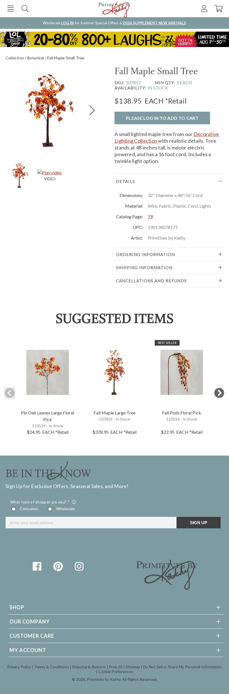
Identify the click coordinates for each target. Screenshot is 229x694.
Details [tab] (125, 181)
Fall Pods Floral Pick (181, 412)
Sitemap (133, 666)
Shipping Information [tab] (144, 267)
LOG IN (67, 23)
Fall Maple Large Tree (114, 412)
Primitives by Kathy (103, 679)
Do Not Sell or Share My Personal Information (182, 666)
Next (219, 393)
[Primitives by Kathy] (167, 588)
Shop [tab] (16, 607)
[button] (10, 8)
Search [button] (25, 8)
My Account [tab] (27, 650)
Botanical (35, 57)
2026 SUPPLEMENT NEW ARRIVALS (154, 23)
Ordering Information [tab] (145, 254)
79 (150, 216)
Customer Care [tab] (31, 636)
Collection (15, 57)
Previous (9, 393)
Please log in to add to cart (162, 118)
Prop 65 (116, 666)
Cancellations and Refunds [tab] (151, 280)
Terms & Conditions (51, 666)
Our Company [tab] (29, 621)
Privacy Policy (19, 666)
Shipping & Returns (89, 666)
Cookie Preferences (115, 671)
